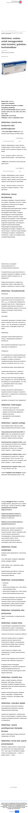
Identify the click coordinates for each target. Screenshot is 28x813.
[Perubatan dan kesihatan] (14, 2)
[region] (14, 16)
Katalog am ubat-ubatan (11, 30)
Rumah (2, 30)
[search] (26, 2)
